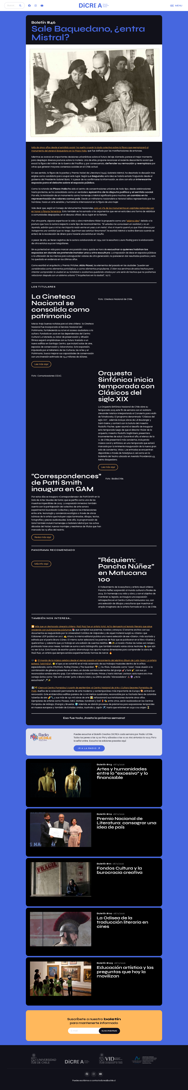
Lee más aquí (41, 364)
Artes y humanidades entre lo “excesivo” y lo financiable (122, 773)
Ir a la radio (87, 748)
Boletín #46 (43, 22)
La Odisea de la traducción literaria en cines (122, 922)
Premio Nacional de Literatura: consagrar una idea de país (126, 823)
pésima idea (133, 220)
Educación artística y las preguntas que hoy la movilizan (125, 971)
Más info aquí (41, 563)
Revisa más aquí (42, 537)
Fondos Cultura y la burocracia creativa (119, 870)
